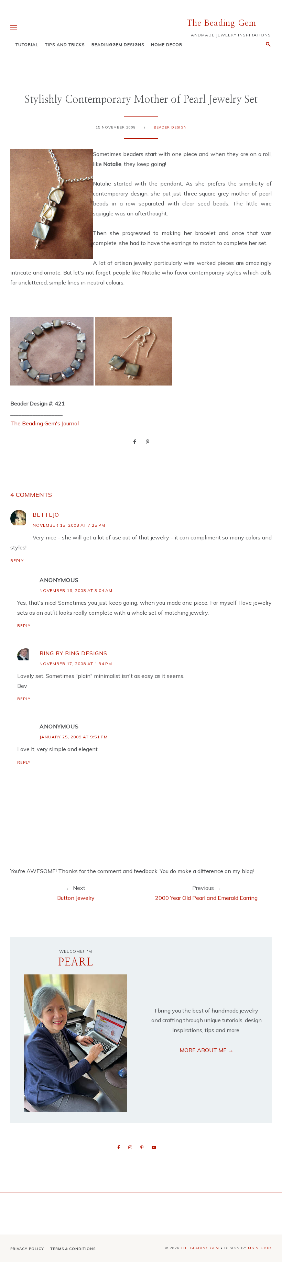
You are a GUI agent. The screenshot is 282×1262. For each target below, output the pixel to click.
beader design (170, 127)
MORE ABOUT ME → (207, 1050)
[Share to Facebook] (134, 441)
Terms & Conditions (73, 1249)
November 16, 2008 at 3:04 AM (76, 590)
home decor (166, 44)
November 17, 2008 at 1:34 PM (76, 663)
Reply (17, 560)
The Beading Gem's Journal (44, 423)
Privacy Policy (27, 1249)
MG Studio (260, 1248)
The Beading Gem (221, 23)
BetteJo (46, 514)
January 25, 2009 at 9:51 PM (74, 736)
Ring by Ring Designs (73, 653)
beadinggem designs (117, 44)
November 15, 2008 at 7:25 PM (69, 525)
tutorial (27, 44)
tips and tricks (65, 44)
